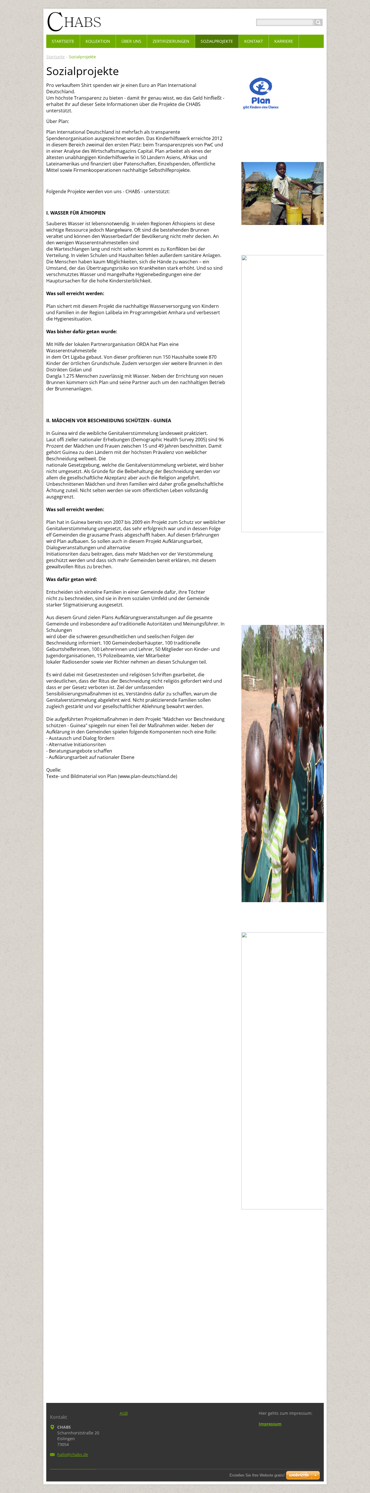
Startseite (55, 56)
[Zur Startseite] (73, 29)
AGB (124, 1413)
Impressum (270, 1424)
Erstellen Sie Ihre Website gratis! (257, 1475)
